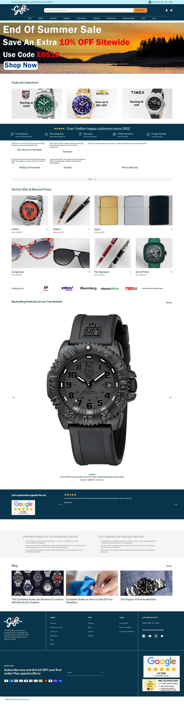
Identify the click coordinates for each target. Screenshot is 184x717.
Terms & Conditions (125, 627)
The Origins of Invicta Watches (138, 599)
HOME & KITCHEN (128, 18)
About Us (53, 623)
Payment (90, 632)
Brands (52, 644)
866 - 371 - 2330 (153, 623)
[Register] (102, 672)
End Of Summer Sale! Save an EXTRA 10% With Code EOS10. (32, 2)
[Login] (166, 10)
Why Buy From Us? (56, 627)
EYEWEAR (96, 18)
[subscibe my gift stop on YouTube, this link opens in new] (149, 637)
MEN (29, 18)
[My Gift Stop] (13, 617)
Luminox (92, 475)
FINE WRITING (81, 18)
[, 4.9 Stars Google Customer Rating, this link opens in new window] (161, 667)
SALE (154, 18)
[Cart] (171, 10)
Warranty (88, 134)
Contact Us (53, 632)
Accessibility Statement (126, 632)
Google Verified (159, 134)
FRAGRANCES (111, 18)
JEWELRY (66, 18)
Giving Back (54, 636)
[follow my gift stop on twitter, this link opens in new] (162, 637)
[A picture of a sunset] (92, 48)
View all (169, 566)
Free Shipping (56, 134)
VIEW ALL (169, 303)
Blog (51, 640)
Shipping (91, 623)
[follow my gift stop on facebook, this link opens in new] (143, 637)
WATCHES (53, 18)
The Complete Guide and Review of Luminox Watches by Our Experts (37, 601)
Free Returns (21, 134)
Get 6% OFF (40, 670)
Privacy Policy (123, 623)
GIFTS (143, 18)
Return (90, 627)
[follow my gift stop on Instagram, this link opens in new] (156, 637)
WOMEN (40, 18)
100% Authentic (125, 134)
